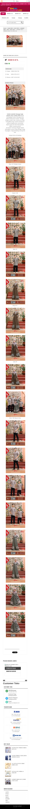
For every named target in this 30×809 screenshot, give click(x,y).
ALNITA (7, 792)
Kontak (13, 18)
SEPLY (8, 29)
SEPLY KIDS (12, 29)
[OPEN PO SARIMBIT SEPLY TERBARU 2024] (13, 665)
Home (5, 28)
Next (26, 680)
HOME (3, 13)
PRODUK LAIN (5, 18)
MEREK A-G (10, 13)
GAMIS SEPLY (10, 28)
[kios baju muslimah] (14, 9)
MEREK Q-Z (25, 13)
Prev (4, 680)
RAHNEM (7, 799)
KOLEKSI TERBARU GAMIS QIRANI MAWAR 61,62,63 (19, 756)
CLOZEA (26, 18)
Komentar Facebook (11, 671)
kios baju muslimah (17, 806)
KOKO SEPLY (17, 28)
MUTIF (7, 795)
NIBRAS (7, 797)
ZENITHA (8, 802)
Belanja (20, 18)
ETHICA (7, 793)
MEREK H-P (18, 13)
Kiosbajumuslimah (12, 695)
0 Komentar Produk (11, 668)
